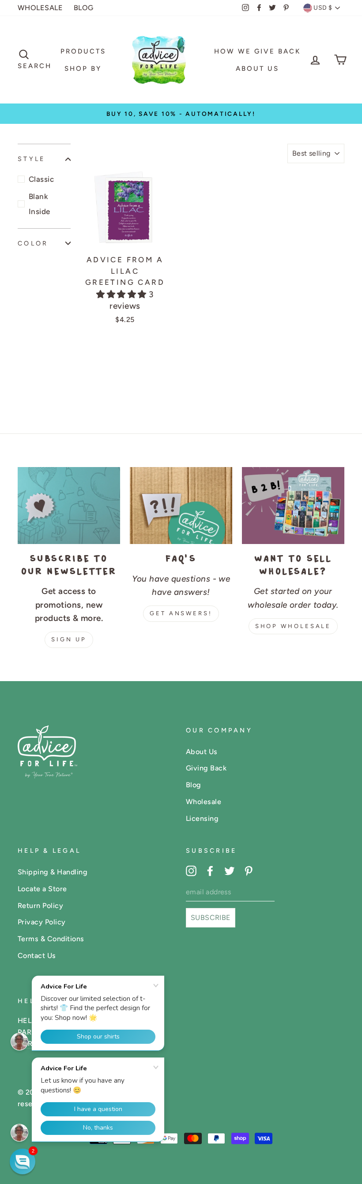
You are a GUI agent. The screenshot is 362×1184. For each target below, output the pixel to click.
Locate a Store (42, 889)
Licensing (202, 818)
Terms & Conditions (51, 939)
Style (31, 159)
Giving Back (206, 768)
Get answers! (181, 613)
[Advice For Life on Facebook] (210, 870)
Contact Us (37, 955)
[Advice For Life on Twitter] (229, 870)
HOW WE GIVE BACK (257, 51)
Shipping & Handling (52, 872)
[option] (181, 113)
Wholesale (203, 801)
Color (33, 243)
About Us (257, 69)
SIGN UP (68, 639)
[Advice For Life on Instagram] (191, 870)
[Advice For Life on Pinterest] (248, 870)
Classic (41, 179)
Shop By (83, 69)
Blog (193, 785)
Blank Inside (39, 204)
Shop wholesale (293, 626)
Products (83, 51)
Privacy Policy (42, 922)
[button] (122, 294)
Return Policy (40, 905)
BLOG (84, 8)
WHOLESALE (40, 8)
